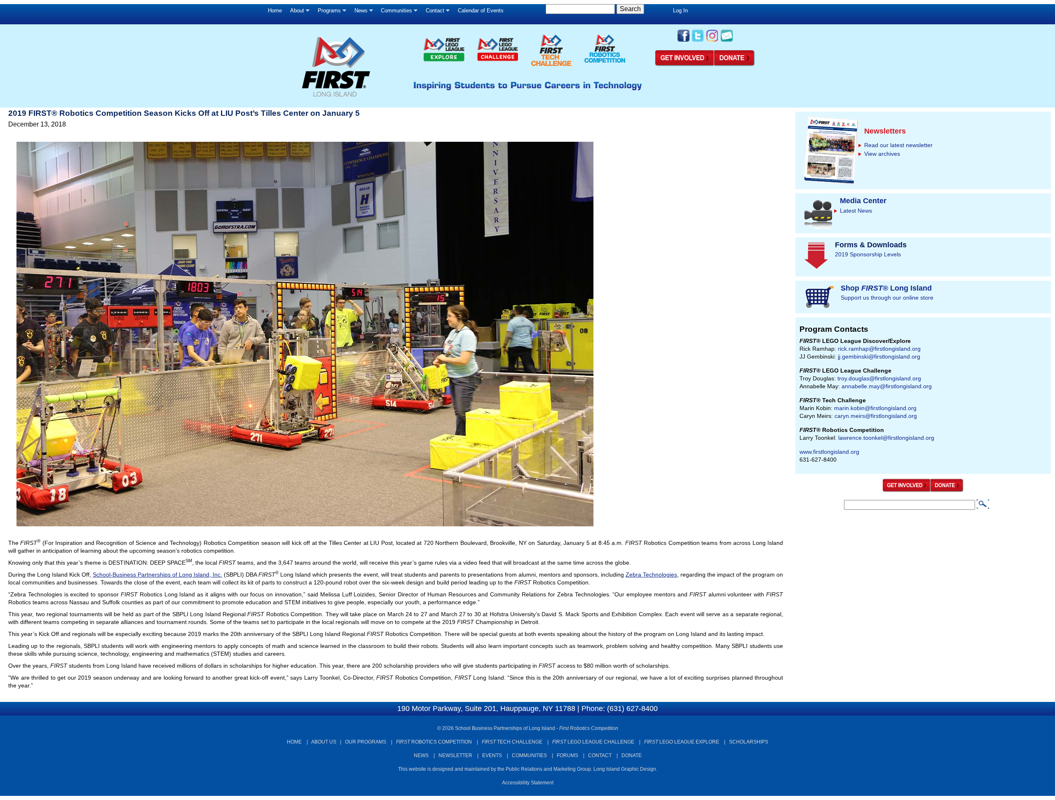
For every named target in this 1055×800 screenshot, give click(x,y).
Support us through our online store (887, 297)
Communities (394, 12)
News (359, 12)
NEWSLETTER (455, 755)
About (295, 12)
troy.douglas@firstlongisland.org (879, 378)
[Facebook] (683, 41)
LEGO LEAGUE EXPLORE (681, 742)
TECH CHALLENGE (512, 742)
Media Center (863, 201)
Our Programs (365, 742)
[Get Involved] (684, 64)
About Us (323, 742)
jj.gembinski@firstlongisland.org (879, 356)
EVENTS (492, 755)
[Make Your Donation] (734, 64)
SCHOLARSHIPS (748, 742)
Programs (327, 12)
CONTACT (600, 755)
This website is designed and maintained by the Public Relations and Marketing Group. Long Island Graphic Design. (527, 769)
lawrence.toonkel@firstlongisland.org (886, 437)
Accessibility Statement (527, 783)
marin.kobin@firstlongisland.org (875, 408)
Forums (567, 755)
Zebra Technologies (651, 574)
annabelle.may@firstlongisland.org (887, 386)
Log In (680, 10)
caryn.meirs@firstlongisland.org (876, 416)
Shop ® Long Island (886, 288)
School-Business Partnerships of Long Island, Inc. (157, 574)
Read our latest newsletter (898, 145)
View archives (882, 153)
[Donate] (947, 490)
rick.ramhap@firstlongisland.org (879, 348)
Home (275, 10)
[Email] (727, 41)
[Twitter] (698, 41)
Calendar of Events (481, 10)
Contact (433, 12)
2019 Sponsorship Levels (868, 254)
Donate (631, 755)
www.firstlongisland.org (829, 451)
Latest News (856, 210)
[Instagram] (712, 41)
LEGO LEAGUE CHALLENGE (593, 742)
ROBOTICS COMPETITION (434, 742)
